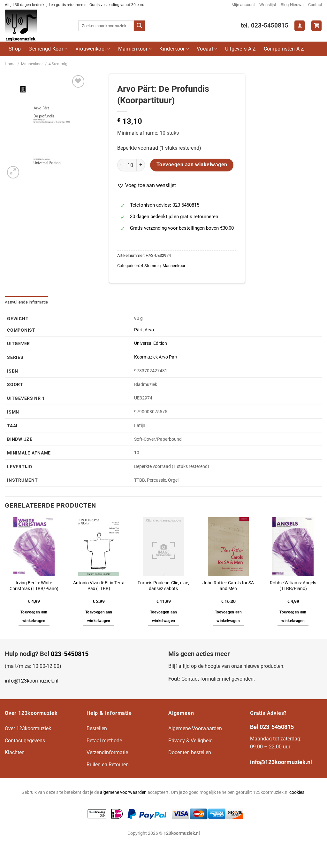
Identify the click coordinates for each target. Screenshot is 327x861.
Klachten (15, 752)
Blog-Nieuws (292, 4)
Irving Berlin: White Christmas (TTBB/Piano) (34, 586)
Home (10, 64)
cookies (296, 792)
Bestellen (97, 728)
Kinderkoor (172, 49)
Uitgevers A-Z (240, 49)
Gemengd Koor (45, 49)
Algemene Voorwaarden (195, 728)
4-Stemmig (58, 64)
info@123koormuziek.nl (31, 681)
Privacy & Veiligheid (190, 741)
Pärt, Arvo (144, 330)
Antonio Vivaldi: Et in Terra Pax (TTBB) (99, 586)
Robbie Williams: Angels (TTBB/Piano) (293, 586)
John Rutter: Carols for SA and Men (228, 586)
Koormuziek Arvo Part (156, 357)
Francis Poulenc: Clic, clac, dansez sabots (163, 586)
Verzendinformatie (107, 752)
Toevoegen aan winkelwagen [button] (34, 616)
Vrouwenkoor (90, 49)
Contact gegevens (25, 741)
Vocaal (205, 49)
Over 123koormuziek (28, 728)
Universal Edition (150, 343)
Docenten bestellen (189, 752)
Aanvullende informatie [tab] (26, 302)
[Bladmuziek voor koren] (37, 26)
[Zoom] (13, 172)
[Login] (299, 25)
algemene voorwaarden (123, 792)
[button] (146, 185)
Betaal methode (104, 741)
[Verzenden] (139, 25)
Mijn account (243, 4)
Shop (15, 49)
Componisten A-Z (284, 49)
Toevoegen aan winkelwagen (191, 165)
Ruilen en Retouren (108, 765)
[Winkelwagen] (316, 25)
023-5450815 (69, 654)
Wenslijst (267, 4)
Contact (315, 4)
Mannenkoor (133, 49)
